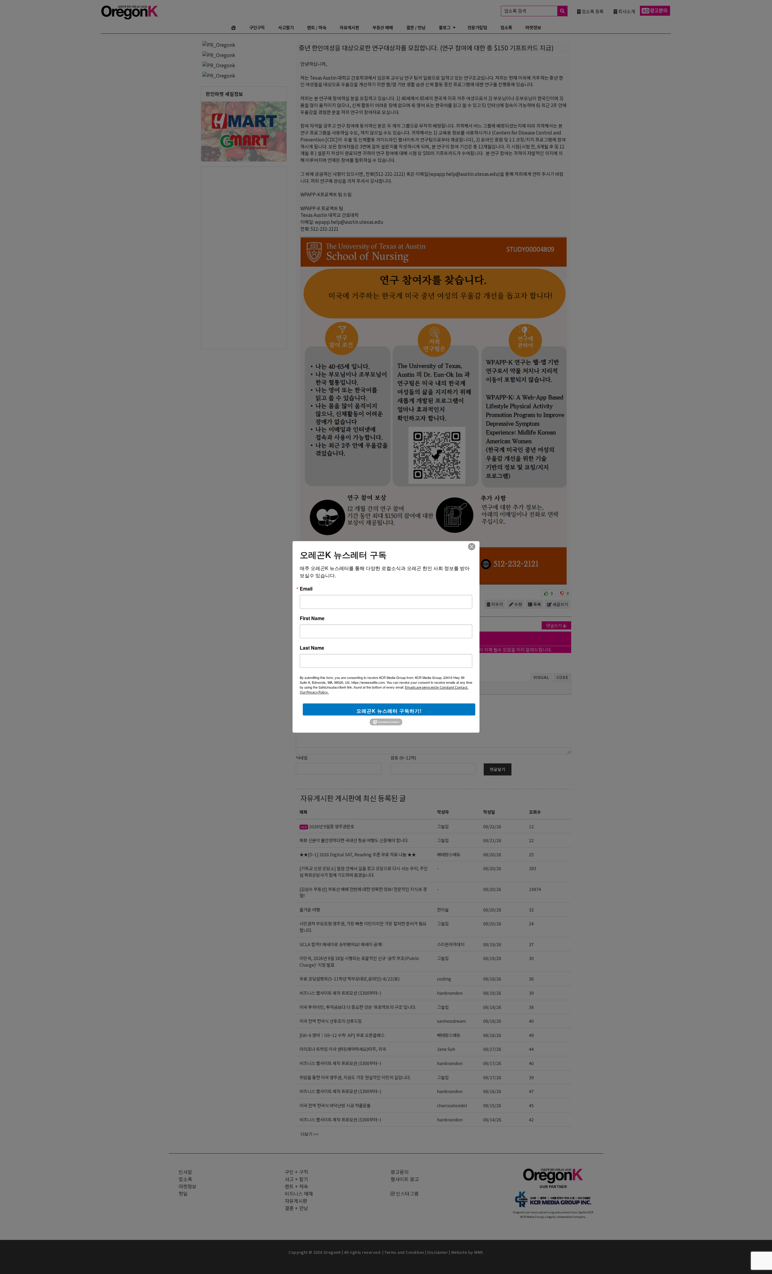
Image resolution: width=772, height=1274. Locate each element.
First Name (312, 618)
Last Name (312, 647)
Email (306, 588)
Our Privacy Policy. (314, 691)
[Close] (472, 546)
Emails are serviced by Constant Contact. (436, 687)
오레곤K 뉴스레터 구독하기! (389, 710)
